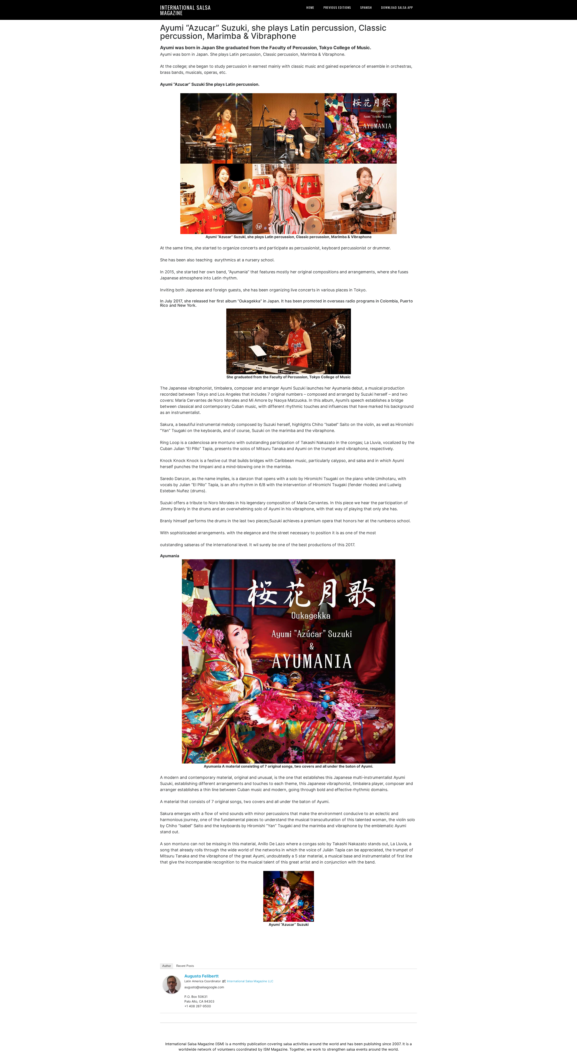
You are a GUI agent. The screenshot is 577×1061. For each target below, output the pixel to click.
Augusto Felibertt (201, 976)
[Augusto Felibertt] (172, 984)
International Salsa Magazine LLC (250, 981)
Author (166, 966)
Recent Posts (185, 966)
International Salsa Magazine (185, 10)
